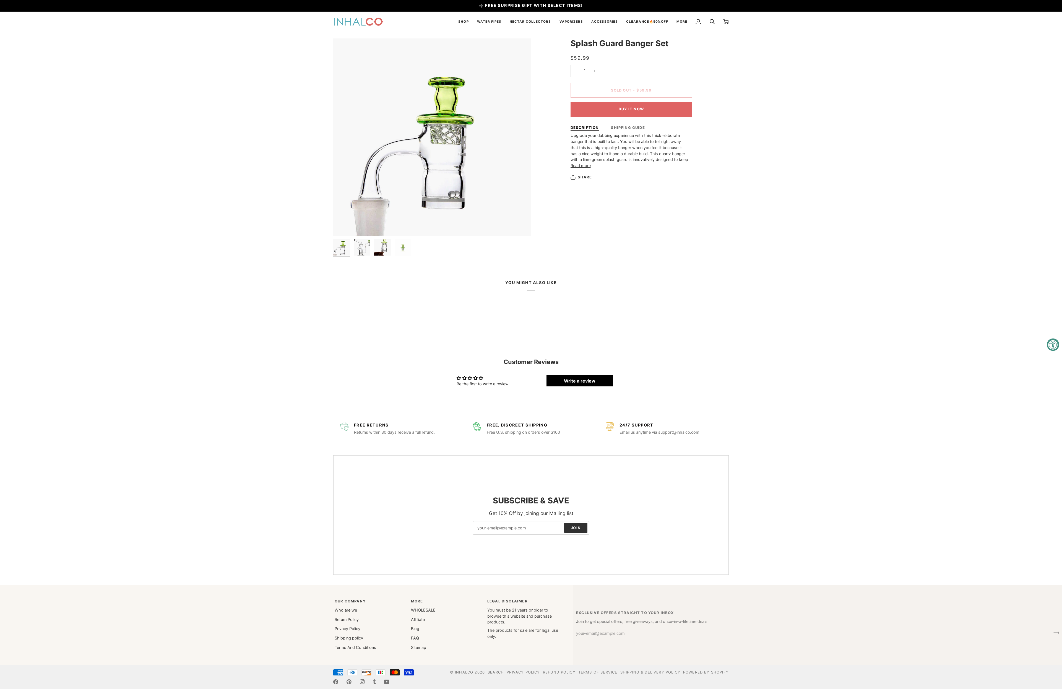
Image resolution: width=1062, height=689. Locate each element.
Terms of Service (598, 672)
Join (576, 528)
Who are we (346, 610)
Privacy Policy (347, 628)
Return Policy (347, 619)
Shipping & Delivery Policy (650, 672)
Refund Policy (559, 672)
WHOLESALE (423, 610)
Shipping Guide (628, 127)
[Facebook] (335, 681)
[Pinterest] (349, 681)
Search (496, 672)
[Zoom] (343, 226)
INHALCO (464, 672)
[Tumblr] (374, 681)
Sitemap (418, 647)
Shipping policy (349, 638)
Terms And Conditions (355, 647)
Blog (415, 628)
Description (585, 127)
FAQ (415, 638)
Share (585, 177)
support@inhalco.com (678, 432)
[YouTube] (386, 681)
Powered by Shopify (706, 672)
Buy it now (631, 109)
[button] (463, 22)
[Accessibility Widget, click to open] (1053, 344)
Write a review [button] (579, 381)
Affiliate (418, 619)
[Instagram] (362, 681)
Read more (581, 165)
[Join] (1054, 632)
